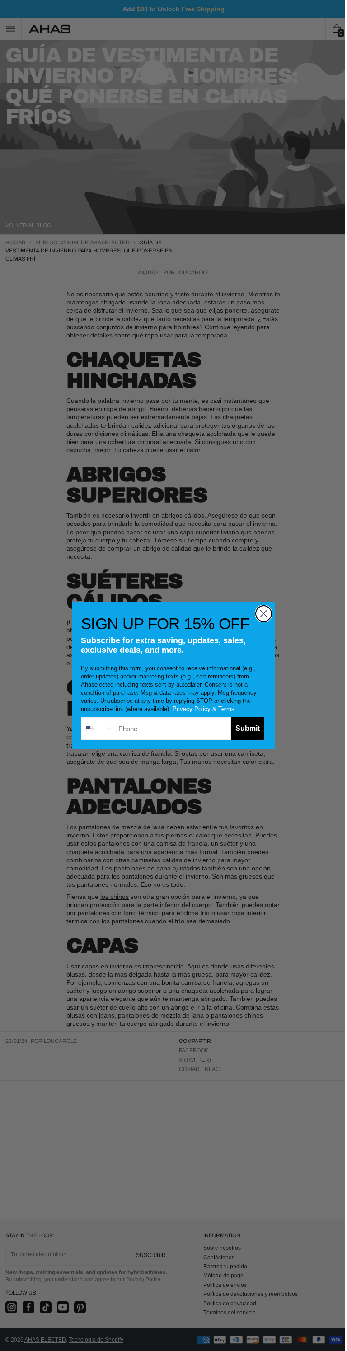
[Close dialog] (260, 614)
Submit (244, 728)
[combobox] (94, 728)
